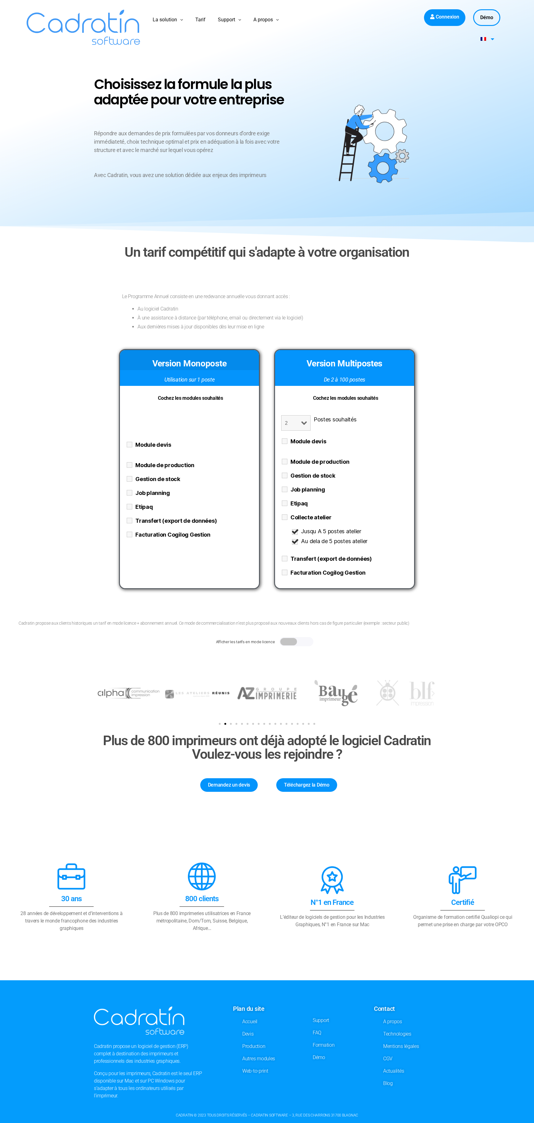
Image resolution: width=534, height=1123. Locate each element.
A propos (263, 20)
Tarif (200, 20)
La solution (165, 20)
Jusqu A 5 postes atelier (331, 531)
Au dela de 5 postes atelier (334, 541)
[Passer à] (487, 39)
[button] (167, 19)
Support (226, 20)
